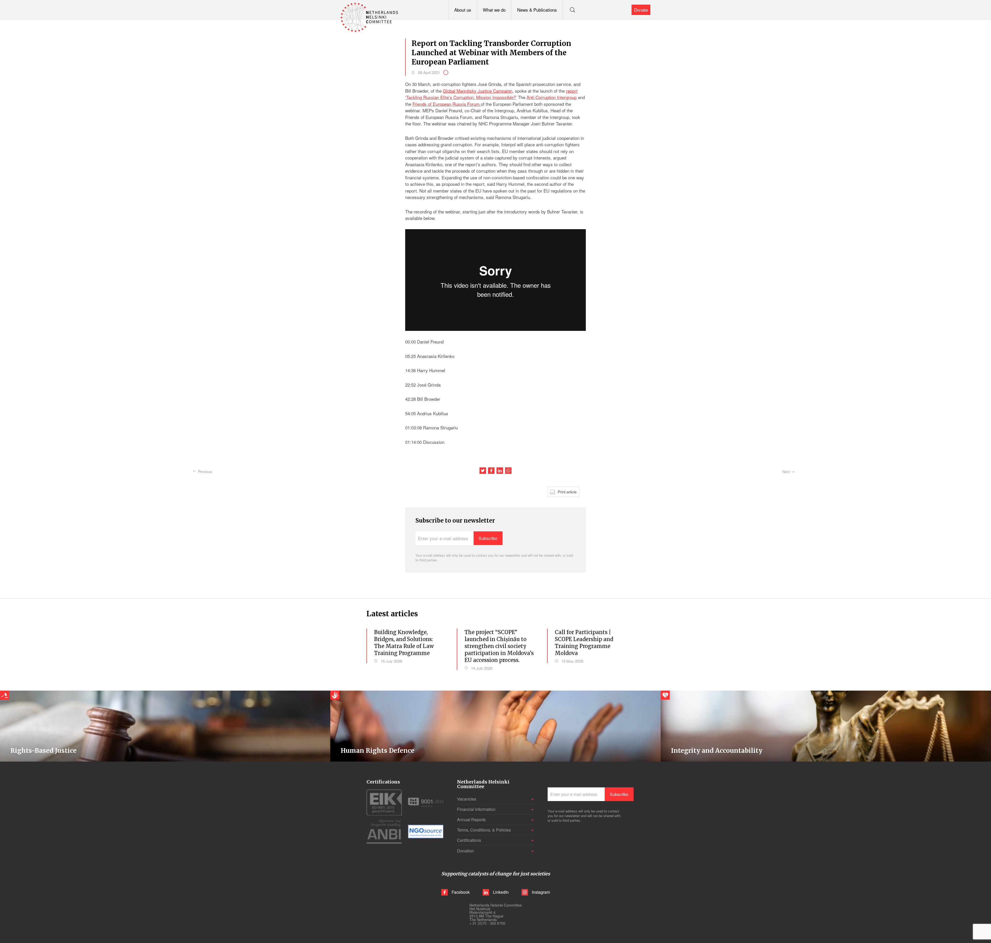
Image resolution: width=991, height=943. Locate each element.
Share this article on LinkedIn (500, 470)
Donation (465, 851)
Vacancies (466, 799)
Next (786, 471)
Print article (567, 491)
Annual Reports (471, 819)
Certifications (469, 840)
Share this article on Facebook (491, 470)
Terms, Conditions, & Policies (484, 830)
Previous (205, 471)
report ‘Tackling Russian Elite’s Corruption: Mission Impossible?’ (491, 94)
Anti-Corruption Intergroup (551, 97)
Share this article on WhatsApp (508, 470)
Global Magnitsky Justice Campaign (477, 90)
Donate (641, 9)
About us (462, 9)
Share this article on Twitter (482, 470)
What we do (494, 9)
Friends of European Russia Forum (446, 104)
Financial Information (476, 809)
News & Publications (537, 9)
